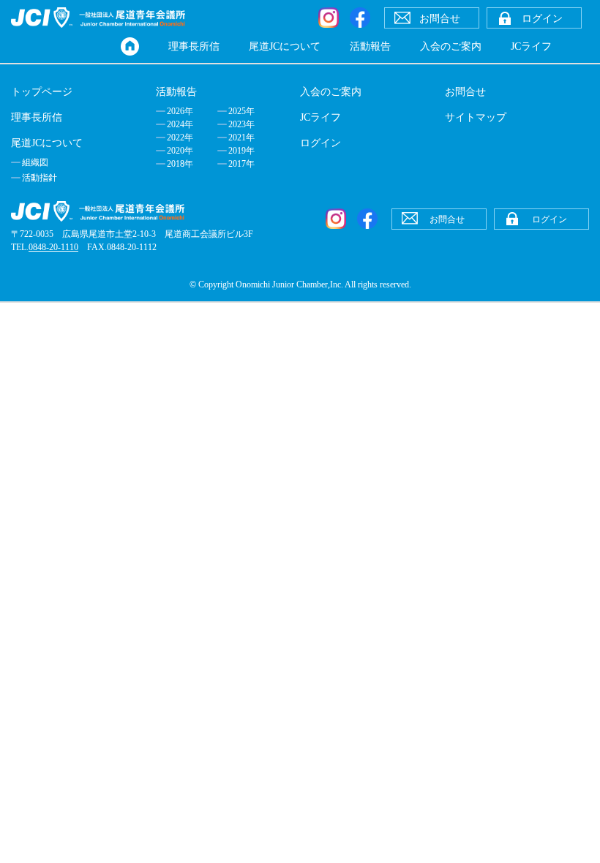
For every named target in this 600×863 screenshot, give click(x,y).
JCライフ (531, 46)
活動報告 (370, 46)
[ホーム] (130, 46)
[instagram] (328, 17)
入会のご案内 (450, 46)
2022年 (180, 137)
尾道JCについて (284, 46)
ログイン (320, 142)
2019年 (241, 151)
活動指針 (39, 178)
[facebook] (360, 17)
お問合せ (465, 91)
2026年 (180, 111)
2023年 (241, 124)
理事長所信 (194, 46)
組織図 (35, 162)
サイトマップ (475, 117)
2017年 (241, 164)
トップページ (41, 91)
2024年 (180, 124)
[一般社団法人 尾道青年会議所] (98, 17)
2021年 (241, 137)
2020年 (180, 151)
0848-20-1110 (53, 247)
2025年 (241, 111)
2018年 (180, 164)
